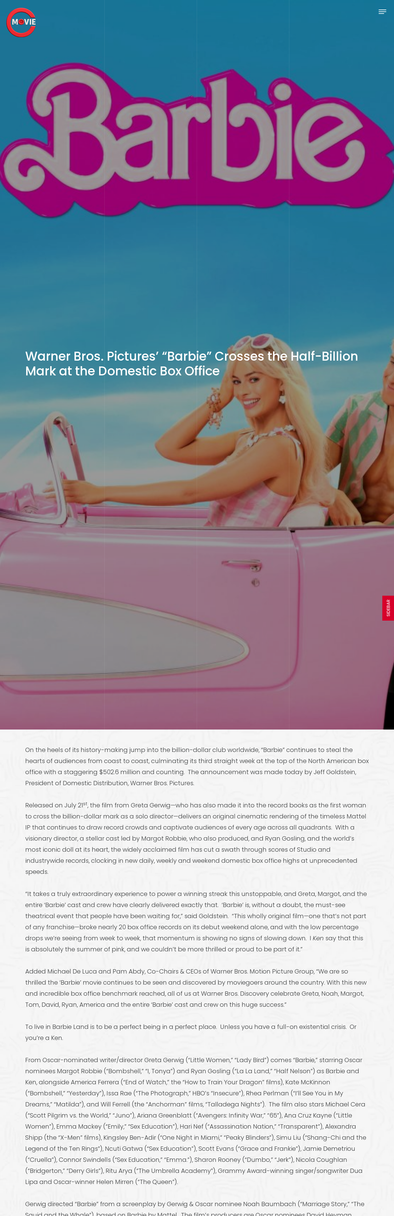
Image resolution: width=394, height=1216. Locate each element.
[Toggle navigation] (382, 11)
